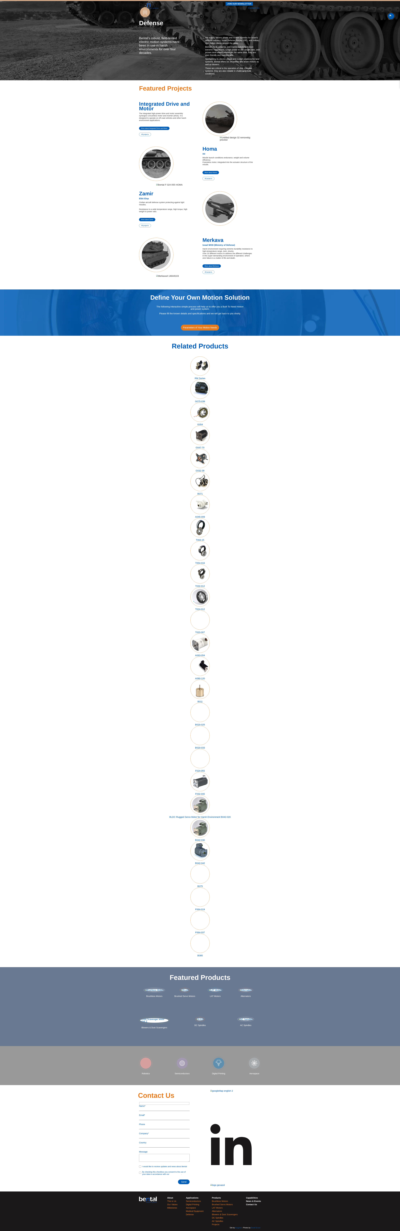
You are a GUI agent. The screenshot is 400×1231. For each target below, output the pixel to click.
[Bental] (148, 8)
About (171, 8)
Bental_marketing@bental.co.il (233, 1117)
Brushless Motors (220, 1201)
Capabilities (210, 8)
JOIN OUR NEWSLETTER (239, 4)
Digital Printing (192, 1204)
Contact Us (253, 8)
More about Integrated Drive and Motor (154, 128)
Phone (142, 1124)
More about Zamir (147, 219)
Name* (142, 1106)
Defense (190, 1214)
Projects (215, 1224)
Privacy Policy (175, 1174)
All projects (145, 134)
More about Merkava (212, 266)
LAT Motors (217, 1208)
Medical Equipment (195, 1211)
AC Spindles (217, 1221)
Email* (142, 1115)
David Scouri (255, 1228)
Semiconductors (193, 1201)
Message (143, 1152)
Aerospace (191, 1208)
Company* (144, 1133)
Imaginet (238, 1228)
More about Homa (211, 172)
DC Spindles (217, 1218)
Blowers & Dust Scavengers (225, 1214)
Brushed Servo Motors (222, 1204)
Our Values (172, 1204)
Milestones (172, 1208)
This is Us (171, 1201)
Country (142, 1142)
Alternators (217, 1211)
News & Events (237, 8)
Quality (222, 8)
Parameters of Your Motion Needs (200, 327)
